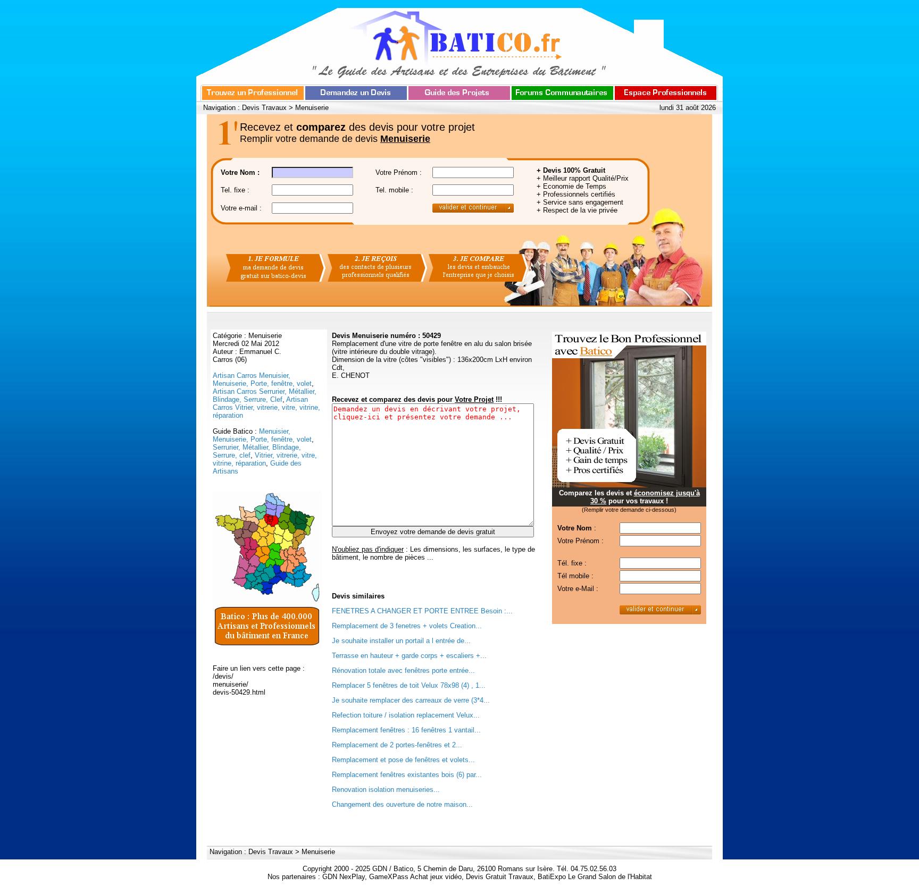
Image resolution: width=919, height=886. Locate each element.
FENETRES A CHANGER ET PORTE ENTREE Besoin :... (422, 611)
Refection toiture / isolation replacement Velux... (406, 715)
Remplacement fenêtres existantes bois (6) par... (407, 775)
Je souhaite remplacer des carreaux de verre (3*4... (411, 700)
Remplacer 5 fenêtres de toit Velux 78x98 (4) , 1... (409, 685)
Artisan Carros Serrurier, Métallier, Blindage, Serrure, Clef (264, 395)
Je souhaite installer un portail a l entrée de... (401, 641)
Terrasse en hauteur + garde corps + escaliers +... (409, 656)
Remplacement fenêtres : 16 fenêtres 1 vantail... (406, 730)
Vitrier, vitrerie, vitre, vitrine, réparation (265, 459)
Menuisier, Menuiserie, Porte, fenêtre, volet (262, 435)
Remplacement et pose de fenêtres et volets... (403, 760)
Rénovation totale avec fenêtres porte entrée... (403, 670)
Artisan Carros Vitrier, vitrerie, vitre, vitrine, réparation (266, 407)
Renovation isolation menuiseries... (386, 790)
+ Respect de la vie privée (577, 210)
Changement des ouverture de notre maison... (402, 804)
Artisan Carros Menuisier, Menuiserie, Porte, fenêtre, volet (262, 379)
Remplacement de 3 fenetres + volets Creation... (407, 626)
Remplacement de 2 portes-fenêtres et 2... (397, 745)
